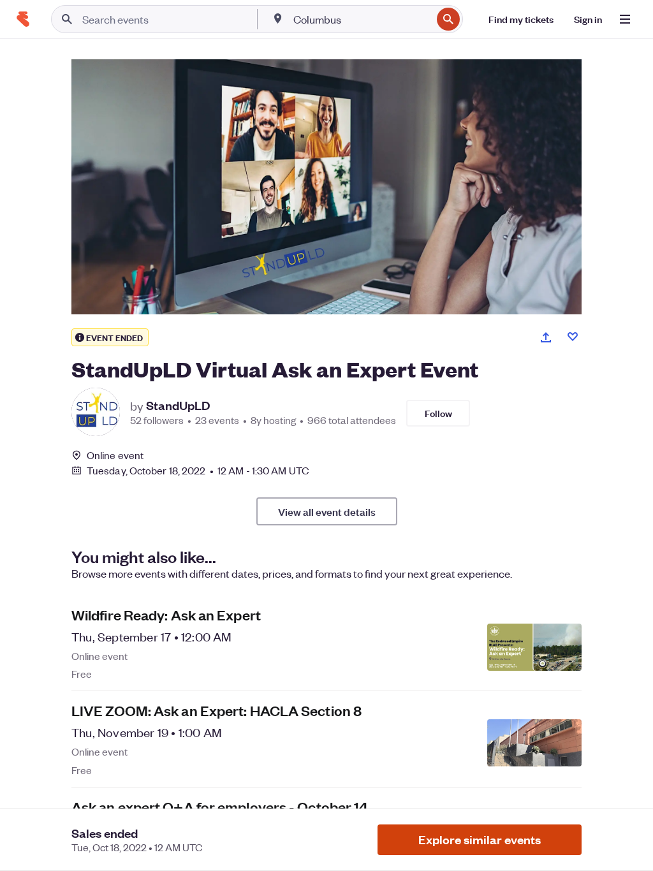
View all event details (327, 511)
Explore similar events (479, 839)
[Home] (23, 19)
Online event (115, 455)
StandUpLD (178, 405)
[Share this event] (546, 337)
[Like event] (573, 337)
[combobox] (361, 19)
